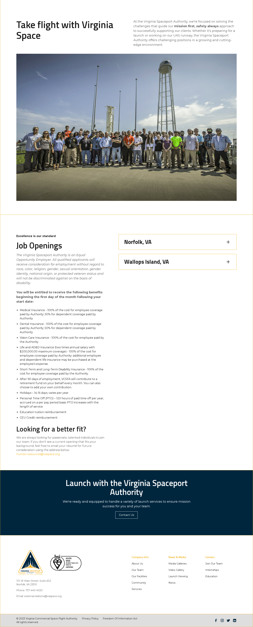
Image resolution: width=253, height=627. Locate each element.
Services (137, 589)
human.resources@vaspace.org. (38, 454)
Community (139, 582)
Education (211, 576)
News (171, 582)
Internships (212, 570)
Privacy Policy (90, 618)
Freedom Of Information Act (120, 618)
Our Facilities (139, 576)
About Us (137, 563)
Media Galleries (177, 563)
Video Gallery (176, 570)
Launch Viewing (178, 576)
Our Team (138, 570)
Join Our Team (214, 563)
